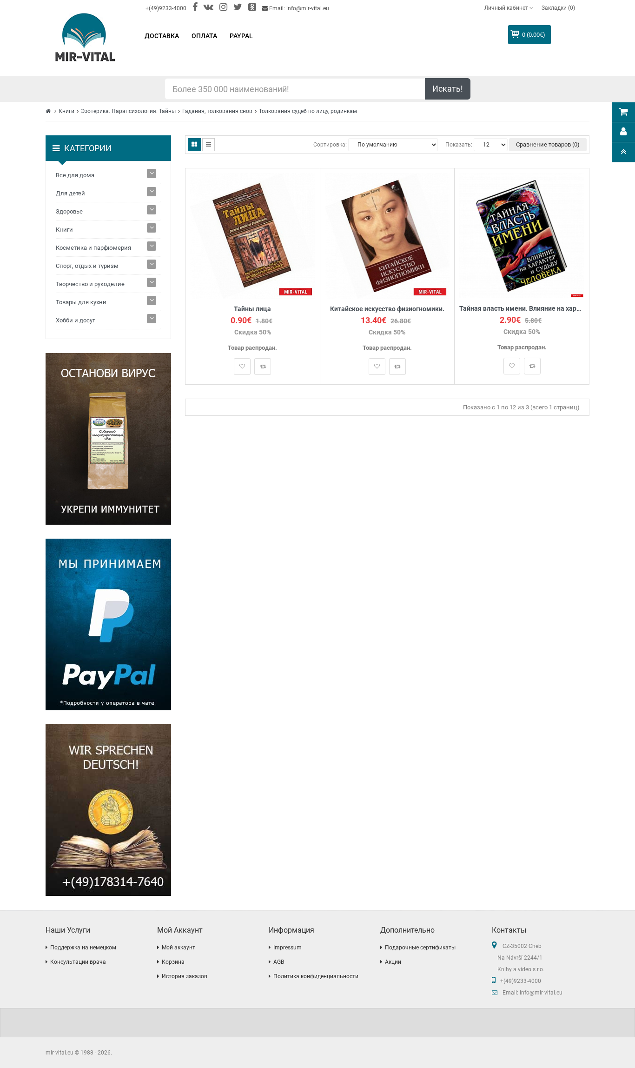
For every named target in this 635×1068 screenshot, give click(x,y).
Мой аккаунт (178, 947)
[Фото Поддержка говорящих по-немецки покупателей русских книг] (108, 810)
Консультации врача (78, 962)
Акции (393, 962)
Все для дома (75, 175)
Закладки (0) (558, 8)
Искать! (447, 88)
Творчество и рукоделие (90, 283)
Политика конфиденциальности (315, 976)
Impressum (287, 947)
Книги (66, 111)
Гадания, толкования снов (217, 111)
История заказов (184, 976)
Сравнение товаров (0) (548, 144)
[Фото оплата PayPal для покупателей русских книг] (108, 624)
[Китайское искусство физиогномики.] (387, 235)
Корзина (173, 962)
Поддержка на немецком (83, 947)
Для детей (70, 193)
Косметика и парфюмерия (93, 247)
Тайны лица (252, 309)
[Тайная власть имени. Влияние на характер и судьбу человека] (521, 235)
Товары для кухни (81, 302)
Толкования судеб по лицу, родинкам (308, 111)
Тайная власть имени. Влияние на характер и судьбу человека (521, 308)
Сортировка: (330, 144)
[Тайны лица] (252, 235)
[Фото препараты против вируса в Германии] (108, 439)
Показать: (458, 144)
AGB (278, 962)
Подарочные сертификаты (420, 947)
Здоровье (69, 211)
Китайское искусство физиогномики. (387, 309)
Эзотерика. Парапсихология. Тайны (128, 111)
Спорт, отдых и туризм (87, 265)
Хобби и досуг (75, 320)
